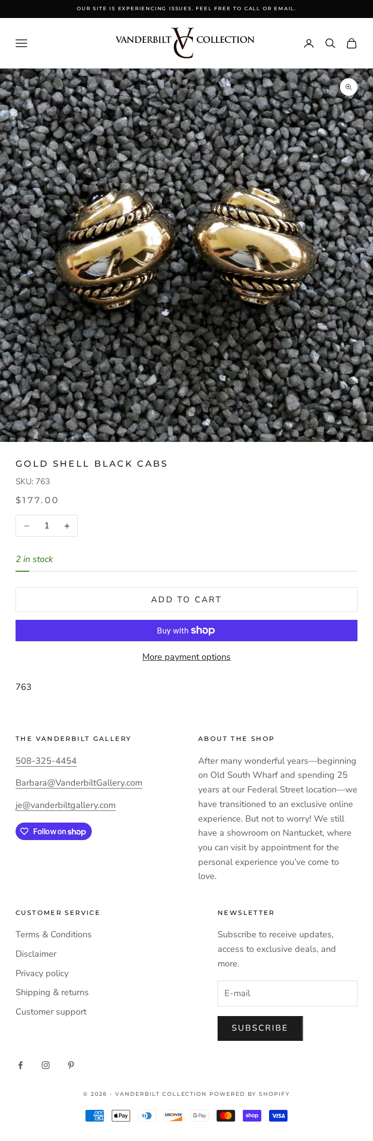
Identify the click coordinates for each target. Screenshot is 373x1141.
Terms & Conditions (54, 934)
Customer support (51, 1012)
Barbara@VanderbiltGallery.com (79, 783)
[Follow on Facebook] (20, 1065)
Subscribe (260, 1028)
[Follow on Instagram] (46, 1065)
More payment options (186, 657)
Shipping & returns (52, 992)
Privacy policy (42, 973)
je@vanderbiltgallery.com (66, 805)
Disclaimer (36, 954)
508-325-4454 (46, 761)
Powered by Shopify (249, 1093)
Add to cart (186, 599)
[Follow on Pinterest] (71, 1065)
